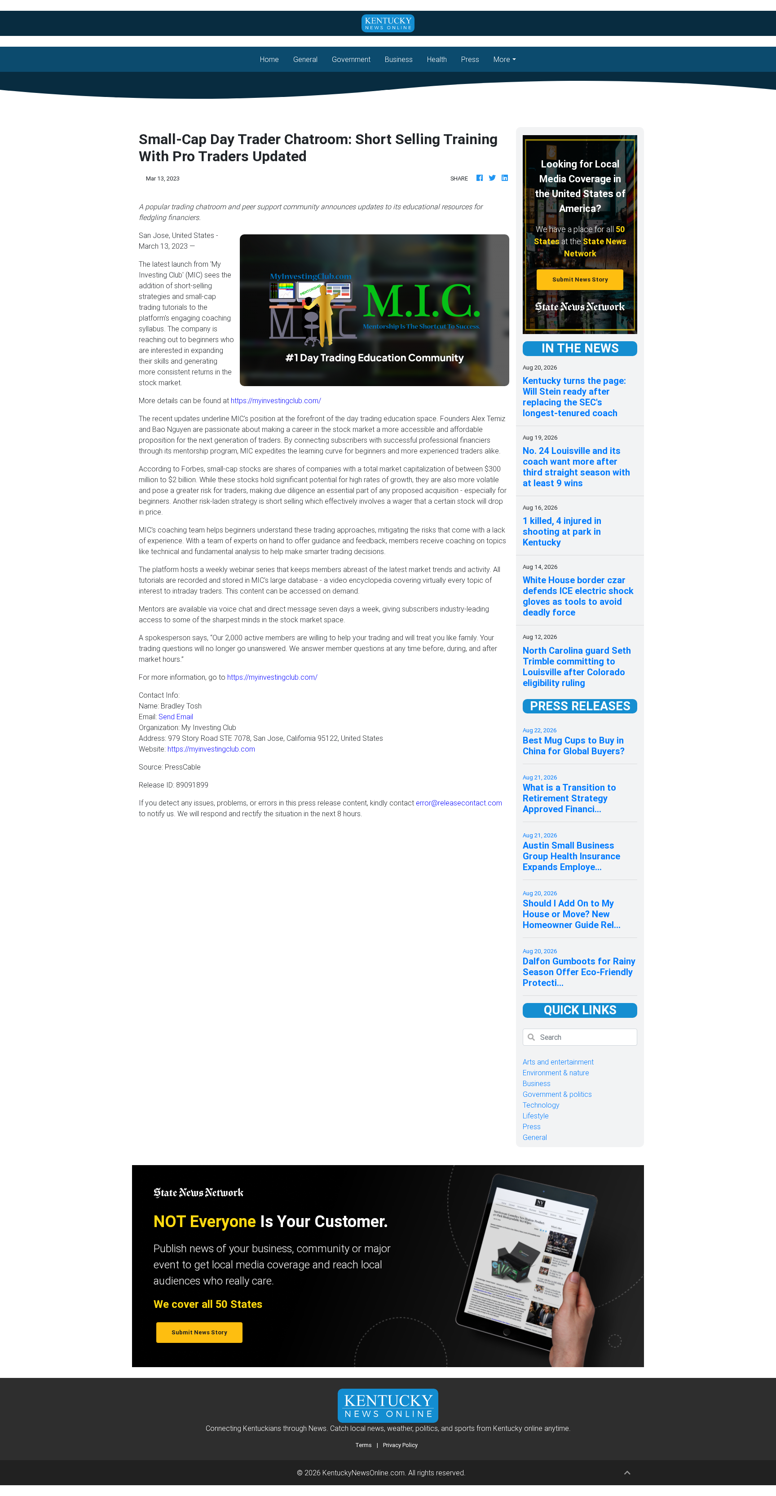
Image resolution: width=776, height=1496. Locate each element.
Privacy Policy (400, 1445)
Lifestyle (536, 1115)
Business (399, 59)
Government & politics (557, 1094)
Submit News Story (580, 279)
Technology (541, 1104)
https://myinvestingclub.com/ (276, 400)
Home (273, 59)
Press (470, 59)
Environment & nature (556, 1072)
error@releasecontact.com (459, 802)
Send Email (176, 716)
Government (351, 59)
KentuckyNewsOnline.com (363, 1472)
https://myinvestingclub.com (211, 748)
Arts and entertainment (558, 1061)
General (305, 59)
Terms (363, 1445)
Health (437, 59)
